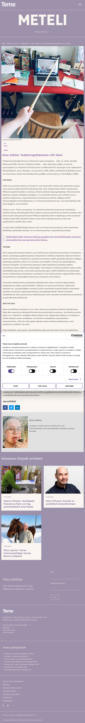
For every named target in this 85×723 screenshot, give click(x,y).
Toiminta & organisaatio (11, 694)
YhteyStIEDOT (8, 632)
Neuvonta (6, 684)
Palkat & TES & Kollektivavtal (13, 681)
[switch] (32, 371)
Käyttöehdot (22, 720)
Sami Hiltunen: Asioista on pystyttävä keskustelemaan (61, 502)
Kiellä (15, 386)
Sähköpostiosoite (57, 583)
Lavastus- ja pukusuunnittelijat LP (16, 656)
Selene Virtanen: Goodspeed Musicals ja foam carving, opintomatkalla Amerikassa (19, 503)
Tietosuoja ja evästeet (9, 720)
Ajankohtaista (8, 701)
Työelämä (7, 497)
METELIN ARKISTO (41, 32)
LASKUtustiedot (9, 630)
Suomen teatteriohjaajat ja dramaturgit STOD (20, 661)
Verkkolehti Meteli (9, 691)
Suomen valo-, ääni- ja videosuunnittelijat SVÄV (21, 664)
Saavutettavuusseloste (34, 720)
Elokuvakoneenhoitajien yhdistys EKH (17, 669)
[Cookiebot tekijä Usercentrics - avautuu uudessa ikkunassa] (72, 335)
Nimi (52, 572)
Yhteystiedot (7, 697)
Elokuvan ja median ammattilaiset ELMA (18, 653)
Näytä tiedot (73, 379)
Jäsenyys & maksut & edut (12, 688)
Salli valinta (42, 386)
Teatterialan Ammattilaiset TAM (15, 667)
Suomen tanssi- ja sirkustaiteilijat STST (18, 659)
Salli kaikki (69, 386)
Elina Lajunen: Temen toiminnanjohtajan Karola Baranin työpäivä (17, 553)
